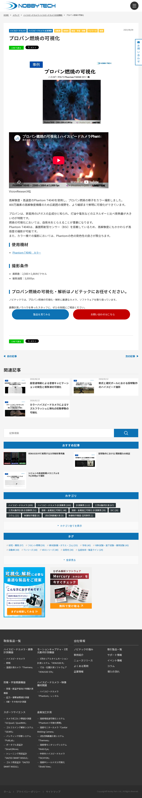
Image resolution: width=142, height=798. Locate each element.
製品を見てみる (41, 314)
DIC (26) (114, 510)
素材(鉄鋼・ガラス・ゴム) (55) (63, 545)
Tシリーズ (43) (30, 550)
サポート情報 (114, 655)
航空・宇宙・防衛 (78, 30)
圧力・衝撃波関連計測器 (17, 697)
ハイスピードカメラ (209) (20, 505)
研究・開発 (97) (16, 545)
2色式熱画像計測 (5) (54, 515)
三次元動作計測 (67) (104, 505)
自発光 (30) (68, 550)
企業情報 (78, 671)
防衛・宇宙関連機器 (14, 682)
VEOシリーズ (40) (50, 550)
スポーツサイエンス (14, 712)
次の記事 (130, 356)
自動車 (57, 30)
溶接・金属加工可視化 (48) (53, 510)
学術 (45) (86, 545)
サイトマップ (53, 792)
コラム (111, 666)
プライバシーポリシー (28, 792)
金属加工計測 (44, 712)
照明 (8, 662)
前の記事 (12, 356)
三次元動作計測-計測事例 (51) (22, 510)
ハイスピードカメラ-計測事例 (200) (54, 505)
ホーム (7, 792)
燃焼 (101, 30)
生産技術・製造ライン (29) (90, 550)
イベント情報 (114, 660)
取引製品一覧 (114, 649)
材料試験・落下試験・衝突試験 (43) (112, 545)
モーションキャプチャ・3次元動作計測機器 (52, 651)
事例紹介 (78, 655)
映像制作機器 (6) (32, 515)
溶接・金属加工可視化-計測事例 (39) (89, 510)
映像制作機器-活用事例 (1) (81, 515)
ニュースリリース (83, 660)
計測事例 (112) (83, 505)
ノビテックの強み (83, 649)
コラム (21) (13, 515)
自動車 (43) (14, 550)
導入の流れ (113, 671)
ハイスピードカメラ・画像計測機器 (18, 651)
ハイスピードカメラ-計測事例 (40, 30)
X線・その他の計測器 (16, 701)
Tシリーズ (92, 30)
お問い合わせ (138, 53)
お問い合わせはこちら (103, 314)
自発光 (66, 30)
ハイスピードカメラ (18, 30)
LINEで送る (16, 47)
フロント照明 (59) (36, 545)
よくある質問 (81, 666)
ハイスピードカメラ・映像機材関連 (51, 684)
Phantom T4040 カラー (26, 252)
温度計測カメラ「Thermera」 (20, 667)
